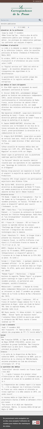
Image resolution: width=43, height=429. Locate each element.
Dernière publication (8, 24)
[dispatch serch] (40, 20)
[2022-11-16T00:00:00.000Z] (14, 27)
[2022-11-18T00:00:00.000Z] (28, 27)
